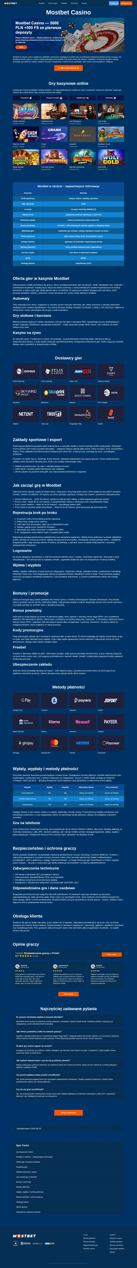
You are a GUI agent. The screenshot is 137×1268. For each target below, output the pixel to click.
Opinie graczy (21, 1207)
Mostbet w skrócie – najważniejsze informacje (34, 1157)
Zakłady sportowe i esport (26, 1172)
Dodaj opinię (111, 954)
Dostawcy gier (21, 1167)
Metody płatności (23, 1187)
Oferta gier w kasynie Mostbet (28, 1162)
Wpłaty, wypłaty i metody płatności (30, 1192)
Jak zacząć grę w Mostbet (26, 1177)
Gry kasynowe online (24, 1152)
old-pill (112, 1252)
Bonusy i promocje (23, 1182)
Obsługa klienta (22, 1202)
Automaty (109, 98)
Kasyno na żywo (53, 98)
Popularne (25, 98)
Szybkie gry (81, 98)
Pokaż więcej (68, 994)
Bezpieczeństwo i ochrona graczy (29, 1197)
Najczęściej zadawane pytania (28, 1212)
